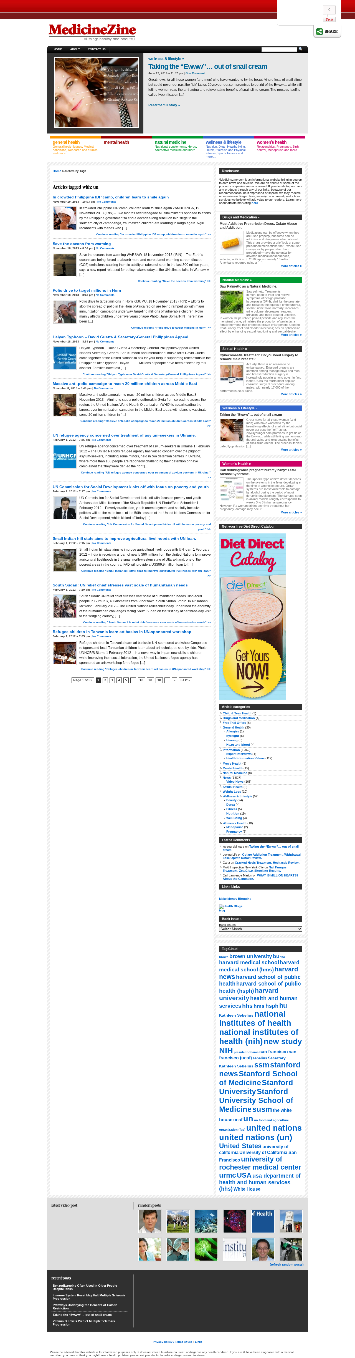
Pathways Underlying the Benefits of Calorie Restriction (85, 1306)
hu (283, 1005)
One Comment (195, 73)
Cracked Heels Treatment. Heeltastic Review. (267, 862)
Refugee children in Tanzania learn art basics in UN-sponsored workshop (122, 631)
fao (282, 957)
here (255, 203)
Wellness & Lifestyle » (166, 58)
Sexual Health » (234, 349)
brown (224, 957)
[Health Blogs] (230, 906)
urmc (227, 1175)
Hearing (232, 740)
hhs (247, 1005)
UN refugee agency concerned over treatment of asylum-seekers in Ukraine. (124, 435)
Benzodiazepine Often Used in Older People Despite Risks (85, 1287)
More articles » (291, 266)
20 (150, 680)
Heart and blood (238, 744)
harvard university (248, 994)
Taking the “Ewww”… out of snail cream (207, 66)
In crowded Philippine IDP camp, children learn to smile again (111, 197)
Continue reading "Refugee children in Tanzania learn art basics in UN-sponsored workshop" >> (146, 669)
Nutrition (232, 813)
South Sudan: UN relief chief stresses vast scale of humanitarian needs (120, 585)
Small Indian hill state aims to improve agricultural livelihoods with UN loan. (124, 538)
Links (198, 1341)
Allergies (232, 731)
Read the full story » (164, 105)
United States (240, 1146)
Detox (230, 804)
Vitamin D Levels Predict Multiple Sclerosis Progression (84, 1322)
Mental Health (233, 768)
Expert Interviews (239, 753)
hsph (271, 1006)
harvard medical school (249, 962)
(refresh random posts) (287, 1264)
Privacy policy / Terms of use (172, 1341)
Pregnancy (234, 831)
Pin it (329, 19)
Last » (185, 680)
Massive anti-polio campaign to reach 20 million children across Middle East (125, 383)
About (75, 49)
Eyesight (232, 735)
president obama (246, 1052)
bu (276, 956)
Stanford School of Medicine (258, 1078)
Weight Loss (232, 791)
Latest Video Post (64, 1205)
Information (231, 750)
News (227, 777)
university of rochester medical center (260, 1163)
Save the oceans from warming (82, 243)
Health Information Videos (245, 758)
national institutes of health (255, 1018)
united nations (274, 1127)
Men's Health (232, 763)
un (248, 1118)
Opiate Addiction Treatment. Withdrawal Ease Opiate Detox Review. (262, 856)
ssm (261, 1065)
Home (58, 49)
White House (247, 1189)
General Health (233, 727)
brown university (250, 956)
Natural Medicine (235, 773)
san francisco (273, 1051)
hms (259, 1006)
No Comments (106, 201)
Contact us (97, 49)
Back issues (227, 924)
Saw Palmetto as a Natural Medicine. (248, 286)
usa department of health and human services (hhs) (260, 1182)
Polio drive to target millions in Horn (87, 290)
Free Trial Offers (234, 722)
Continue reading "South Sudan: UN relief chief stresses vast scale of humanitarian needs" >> (147, 622)
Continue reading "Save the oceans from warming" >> (174, 281)
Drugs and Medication (239, 718)
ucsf (237, 1119)
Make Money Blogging (235, 898)
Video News (235, 781)
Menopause (234, 827)
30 (159, 680)
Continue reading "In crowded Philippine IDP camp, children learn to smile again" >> (153, 234)
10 (141, 680)
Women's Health (235, 823)
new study (283, 1041)
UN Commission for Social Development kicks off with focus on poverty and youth (131, 487)
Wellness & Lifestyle (237, 796)
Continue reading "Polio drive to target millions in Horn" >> (171, 327)
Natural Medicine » (237, 280)
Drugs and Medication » (241, 217)
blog (222, 910)
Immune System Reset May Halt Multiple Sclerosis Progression (89, 1297)
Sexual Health (233, 786)
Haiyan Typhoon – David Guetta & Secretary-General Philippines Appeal (120, 337)
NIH (226, 1050)
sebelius (260, 1058)
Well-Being (234, 818)
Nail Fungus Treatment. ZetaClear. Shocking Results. (254, 869)
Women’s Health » (236, 464)
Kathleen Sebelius (236, 1015)
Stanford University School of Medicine (256, 1100)
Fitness (231, 809)
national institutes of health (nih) (258, 1037)
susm (262, 1109)
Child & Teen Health (237, 713)
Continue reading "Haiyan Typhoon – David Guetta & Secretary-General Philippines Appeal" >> (147, 374)
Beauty (231, 800)
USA (244, 1175)
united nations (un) (255, 1137)
